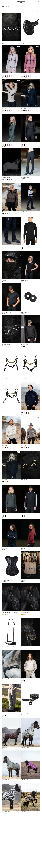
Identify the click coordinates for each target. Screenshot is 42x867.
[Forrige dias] (3, 59)
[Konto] (36, 2)
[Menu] (3, 2)
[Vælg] (19, 39)
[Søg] (6, 2)
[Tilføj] (19, 278)
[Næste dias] (19, 59)
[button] (34, 11)
